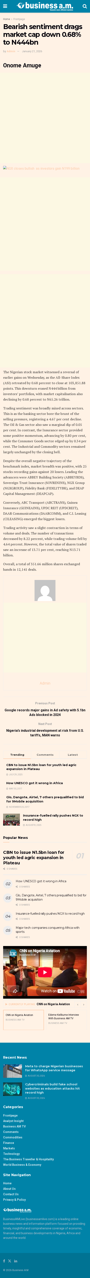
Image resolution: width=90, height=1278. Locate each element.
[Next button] (84, 1004)
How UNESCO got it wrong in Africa (34, 783)
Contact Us (11, 1194)
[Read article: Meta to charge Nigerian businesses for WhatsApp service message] (12, 1071)
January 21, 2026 (32, 51)
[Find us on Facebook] (4, 1261)
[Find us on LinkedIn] (15, 1261)
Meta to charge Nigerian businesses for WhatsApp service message (54, 1068)
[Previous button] (77, 1004)
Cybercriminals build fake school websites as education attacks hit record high (52, 1088)
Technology (11, 1153)
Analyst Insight (13, 1121)
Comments (11, 1132)
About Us (9, 1188)
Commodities (12, 1137)
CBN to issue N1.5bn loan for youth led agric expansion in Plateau (33, 857)
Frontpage (19, 19)
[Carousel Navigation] (80, 1004)
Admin (11, 51)
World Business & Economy (22, 1164)
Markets (9, 1148)
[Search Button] (85, 6)
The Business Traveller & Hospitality (28, 1159)
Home (6, 19)
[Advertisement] (45, 118)
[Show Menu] (5, 6)
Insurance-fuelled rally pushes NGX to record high (50, 914)
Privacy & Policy (14, 1199)
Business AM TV (14, 1126)
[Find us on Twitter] (9, 1261)
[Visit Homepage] (45, 6)
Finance (8, 1143)
